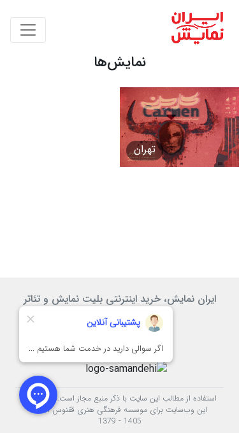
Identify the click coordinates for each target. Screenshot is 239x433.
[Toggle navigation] (28, 30)
